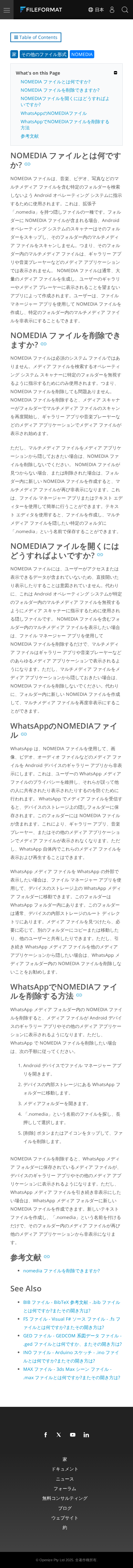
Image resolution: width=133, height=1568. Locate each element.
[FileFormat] (42, 9)
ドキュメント (64, 1469)
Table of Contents (37, 37)
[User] (112, 9)
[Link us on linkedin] (87, 1435)
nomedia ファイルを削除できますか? (61, 1271)
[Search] (125, 9)
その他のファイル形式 (43, 54)
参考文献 (30, 136)
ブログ (65, 1508)
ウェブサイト (64, 1518)
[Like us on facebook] (47, 1435)
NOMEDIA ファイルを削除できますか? (60, 90)
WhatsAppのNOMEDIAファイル (54, 113)
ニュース (65, 1479)
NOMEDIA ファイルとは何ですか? (55, 81)
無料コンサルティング (64, 1498)
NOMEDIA (82, 54)
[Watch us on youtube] (74, 1435)
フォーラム (65, 1488)
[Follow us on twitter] (60, 1435)
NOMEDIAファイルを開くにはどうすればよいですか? (65, 101)
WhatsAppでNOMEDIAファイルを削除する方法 (65, 124)
